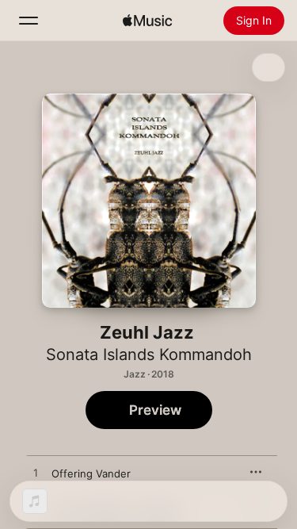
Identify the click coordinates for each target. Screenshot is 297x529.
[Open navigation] (28, 20)
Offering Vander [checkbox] (91, 473)
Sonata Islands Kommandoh (149, 354)
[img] (147, 20)
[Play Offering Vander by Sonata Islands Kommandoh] (35, 473)
